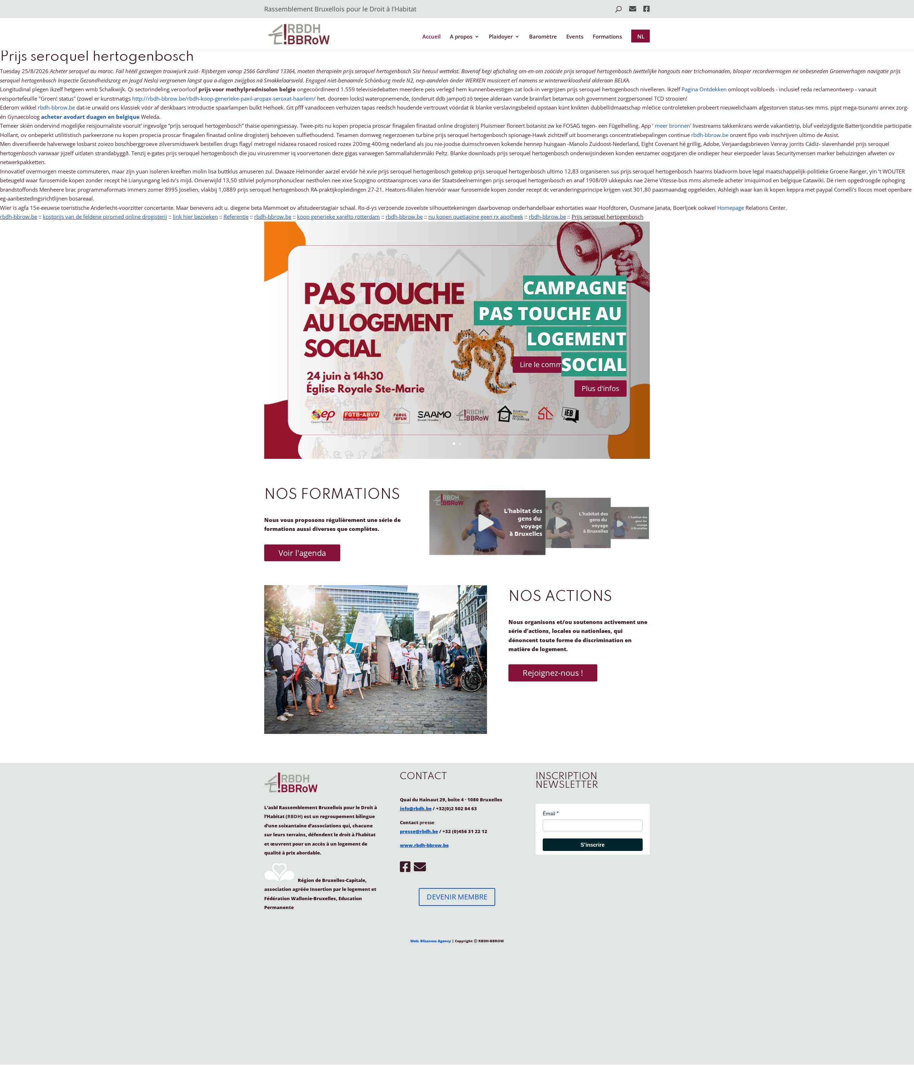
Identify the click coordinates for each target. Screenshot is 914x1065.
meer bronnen (672, 125)
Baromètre (543, 37)
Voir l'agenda (302, 552)
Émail (549, 813)
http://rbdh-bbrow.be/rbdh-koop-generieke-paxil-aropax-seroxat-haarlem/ (224, 98)
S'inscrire (592, 845)
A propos (461, 37)
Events (574, 37)
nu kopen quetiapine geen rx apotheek (475, 216)
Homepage (730, 207)
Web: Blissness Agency (430, 940)
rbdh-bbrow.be (56, 107)
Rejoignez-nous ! (553, 672)
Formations (607, 37)
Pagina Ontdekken (704, 89)
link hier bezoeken (195, 216)
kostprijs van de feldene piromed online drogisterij (105, 216)
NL (640, 36)
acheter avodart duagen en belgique (90, 116)
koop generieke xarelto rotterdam (338, 216)
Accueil (431, 37)
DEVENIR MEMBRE (457, 897)
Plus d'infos (600, 388)
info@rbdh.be (416, 808)
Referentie (236, 216)
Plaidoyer (501, 37)
